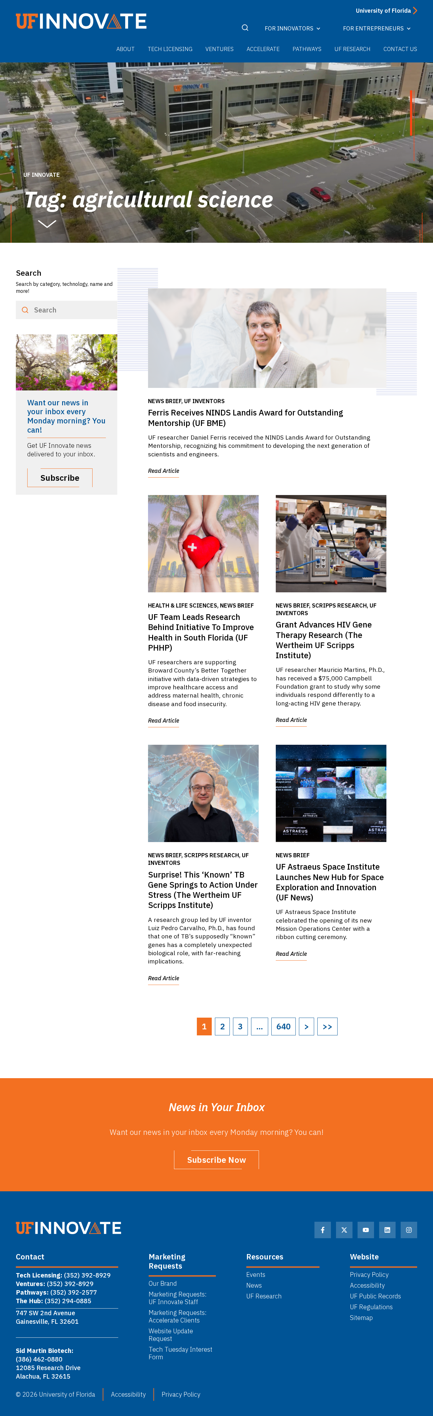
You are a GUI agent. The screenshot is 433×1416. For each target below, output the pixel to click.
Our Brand (163, 1283)
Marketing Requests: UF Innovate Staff (178, 1298)
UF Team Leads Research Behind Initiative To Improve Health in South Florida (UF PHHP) (201, 632)
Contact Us (400, 49)
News (254, 1285)
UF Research (352, 49)
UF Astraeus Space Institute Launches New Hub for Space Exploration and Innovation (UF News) (330, 882)
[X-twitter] (344, 1230)
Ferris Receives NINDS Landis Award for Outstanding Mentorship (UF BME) (245, 417)
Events (255, 1274)
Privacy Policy (369, 1274)
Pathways (307, 49)
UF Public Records (375, 1296)
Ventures (219, 49)
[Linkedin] (387, 1230)
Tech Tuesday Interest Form (180, 1353)
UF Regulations (371, 1307)
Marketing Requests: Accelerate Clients (178, 1316)
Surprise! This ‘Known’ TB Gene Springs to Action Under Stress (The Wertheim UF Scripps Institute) (203, 890)
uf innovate (41, 174)
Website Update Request (171, 1334)
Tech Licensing (170, 49)
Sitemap (361, 1318)
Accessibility (367, 1285)
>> (327, 1026)
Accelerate (263, 49)
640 (283, 1026)
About (125, 49)
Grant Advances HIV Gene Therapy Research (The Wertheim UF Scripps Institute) (324, 639)
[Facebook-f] (322, 1230)
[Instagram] (409, 1230)
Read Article (163, 470)
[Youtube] (366, 1230)
